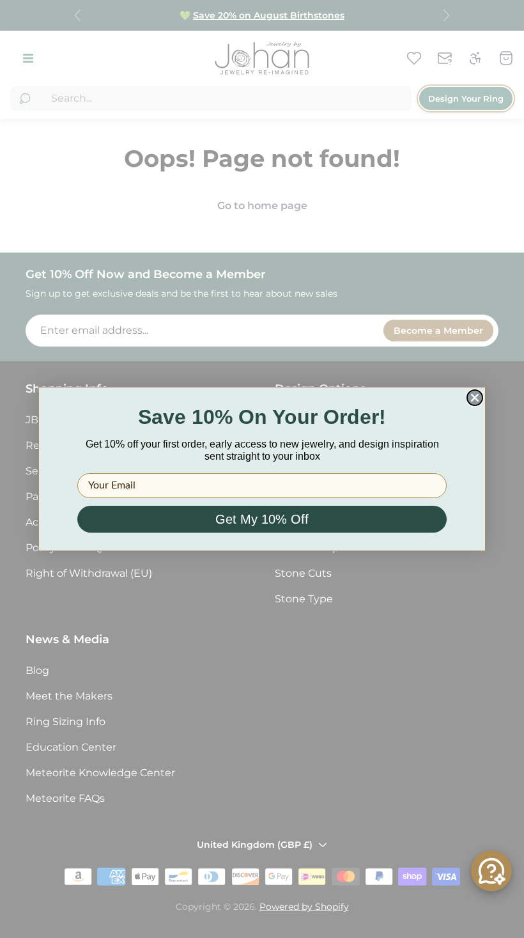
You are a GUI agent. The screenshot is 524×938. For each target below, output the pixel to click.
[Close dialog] (474, 397)
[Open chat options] (491, 870)
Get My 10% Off (262, 519)
